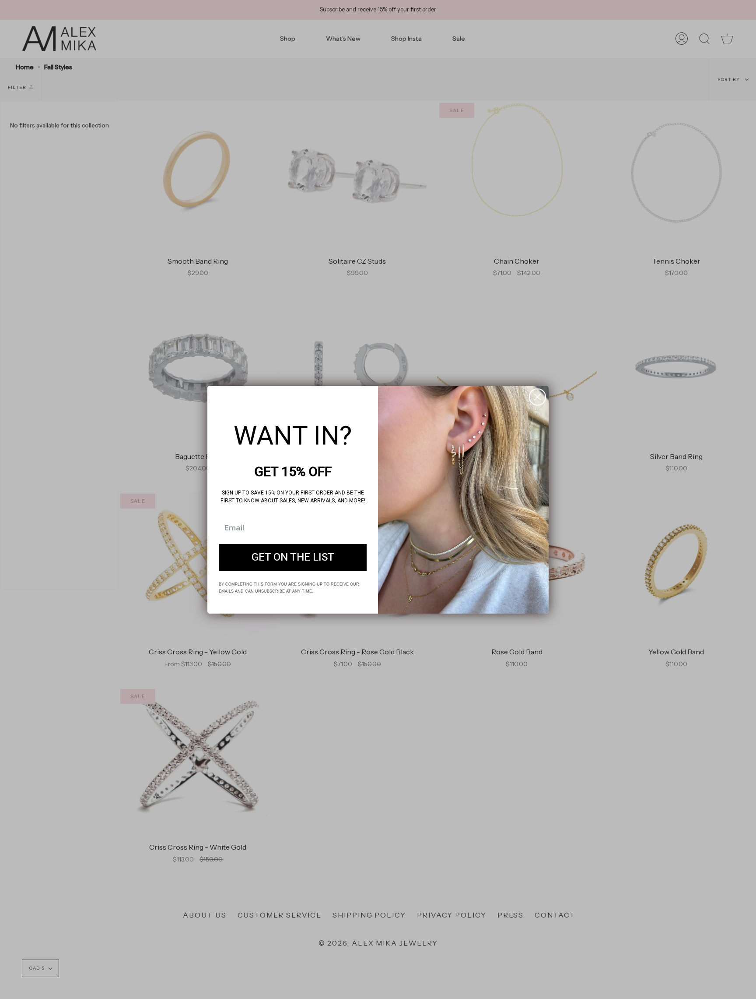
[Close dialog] (537, 397)
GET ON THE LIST (293, 557)
